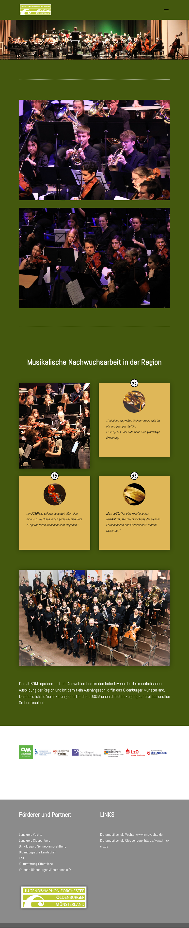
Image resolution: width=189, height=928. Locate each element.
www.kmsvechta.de (149, 834)
